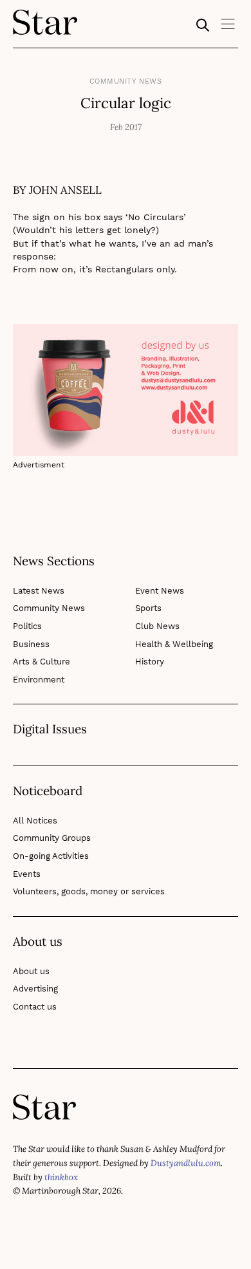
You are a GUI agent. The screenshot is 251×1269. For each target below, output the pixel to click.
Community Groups (52, 838)
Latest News (38, 591)
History (149, 661)
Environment (38, 679)
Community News (125, 81)
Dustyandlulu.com (186, 1163)
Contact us (35, 1006)
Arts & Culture (41, 661)
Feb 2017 (126, 127)
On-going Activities (51, 856)
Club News (157, 626)
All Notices (35, 820)
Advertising (35, 988)
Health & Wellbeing (174, 644)
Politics (27, 626)
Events (27, 874)
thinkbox (61, 1177)
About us (31, 971)
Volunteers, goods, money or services (89, 891)
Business (31, 644)
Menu (228, 28)
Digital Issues (50, 729)
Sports (148, 608)
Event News (159, 591)
